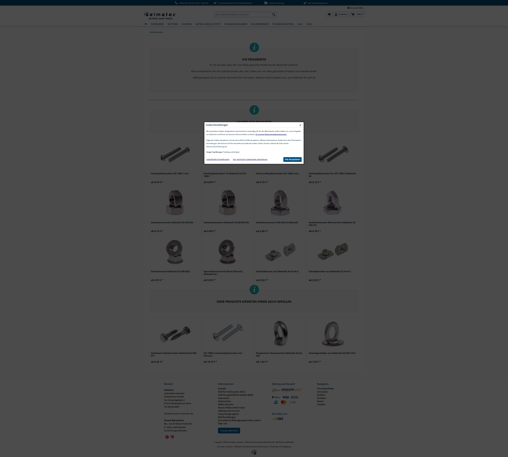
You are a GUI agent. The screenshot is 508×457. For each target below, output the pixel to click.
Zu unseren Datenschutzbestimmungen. (271, 134)
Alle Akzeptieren (292, 159)
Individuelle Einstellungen (218, 159)
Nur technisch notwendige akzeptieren (250, 159)
